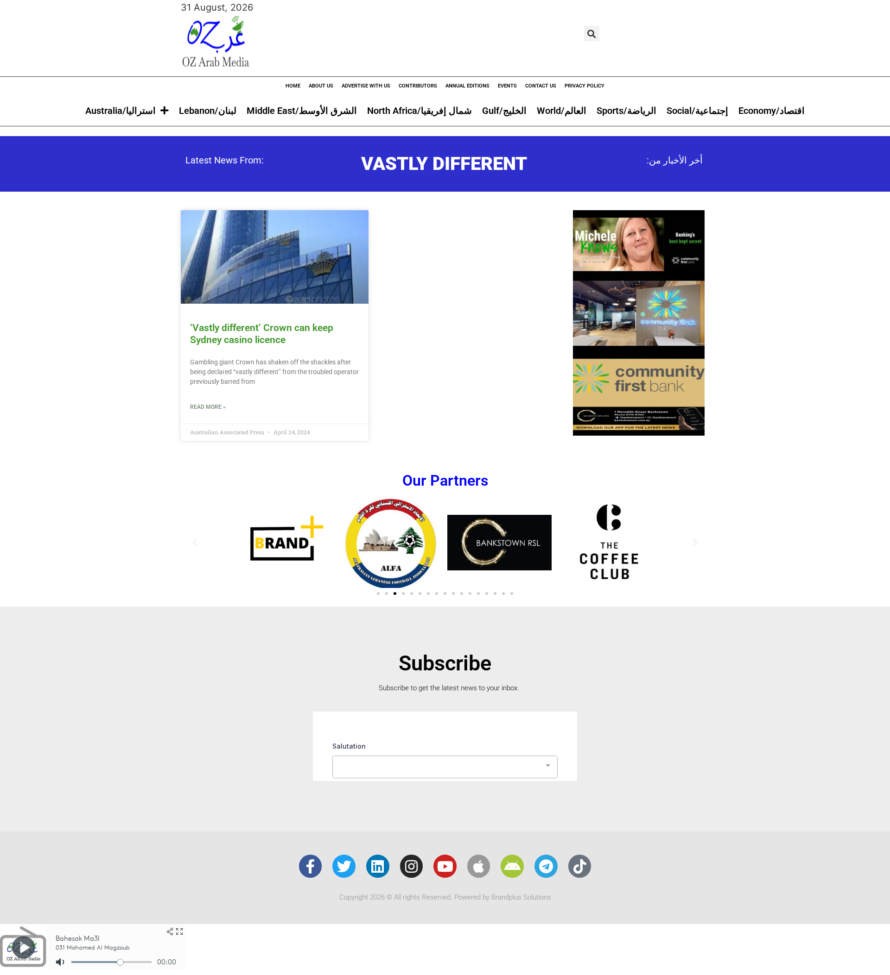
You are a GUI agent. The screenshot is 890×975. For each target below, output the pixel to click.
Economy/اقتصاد (771, 110)
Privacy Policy (584, 86)
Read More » (208, 407)
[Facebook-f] (310, 866)
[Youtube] (445, 866)
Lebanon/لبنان (207, 110)
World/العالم (561, 110)
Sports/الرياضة (626, 110)
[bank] (639, 432)
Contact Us (540, 86)
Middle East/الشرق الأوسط (302, 110)
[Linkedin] (377, 866)
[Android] (512, 866)
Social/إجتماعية (697, 110)
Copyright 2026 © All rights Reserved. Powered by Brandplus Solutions (445, 897)
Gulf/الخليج (504, 110)
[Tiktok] (579, 866)
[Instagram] (411, 866)
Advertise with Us (366, 86)
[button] (591, 33)
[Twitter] (344, 866)
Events (507, 86)
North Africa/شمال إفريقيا (419, 110)
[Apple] (478, 866)
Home (293, 86)
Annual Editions (467, 86)
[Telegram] (546, 866)
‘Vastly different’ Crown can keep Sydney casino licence (261, 333)
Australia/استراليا (120, 110)
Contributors (418, 86)
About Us (321, 86)
